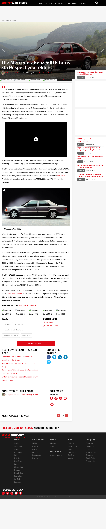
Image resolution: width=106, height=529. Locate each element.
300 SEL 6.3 (62, 175)
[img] (49, 357)
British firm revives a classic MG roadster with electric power (20, 378)
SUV (15, 455)
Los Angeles (36, 455)
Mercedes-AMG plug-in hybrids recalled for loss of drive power (90, 166)
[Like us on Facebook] (51, 398)
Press (88, 449)
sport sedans (26, 335)
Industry (80, 162)
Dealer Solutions (56, 455)
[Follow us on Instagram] (60, 398)
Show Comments (36, 343)
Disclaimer (89, 455)
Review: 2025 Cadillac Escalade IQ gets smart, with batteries (90, 73)
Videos (74, 3)
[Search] (100, 3)
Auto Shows (58, 3)
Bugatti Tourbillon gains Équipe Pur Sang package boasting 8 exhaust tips (90, 149)
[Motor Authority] (14, 3)
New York (35, 458)
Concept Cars (18, 452)
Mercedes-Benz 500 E (27, 305)
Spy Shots (82, 3)
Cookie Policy (90, 458)
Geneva (34, 452)
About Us (89, 443)
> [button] (66, 415)
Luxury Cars (14, 20)
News (40, 3)
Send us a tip (49, 322)
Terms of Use (91, 452)
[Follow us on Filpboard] (52, 404)
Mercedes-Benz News (11, 335)
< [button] (58, 415)
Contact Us (90, 446)
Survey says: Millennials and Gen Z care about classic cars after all (20, 371)
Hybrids (17, 458)
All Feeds (71, 443)
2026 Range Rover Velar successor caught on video (88, 140)
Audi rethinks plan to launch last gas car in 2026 (90, 158)
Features (17, 482)
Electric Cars (18, 473)
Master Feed (72, 446)
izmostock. (67, 497)
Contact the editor (51, 325)
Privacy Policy (91, 461)
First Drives (48, 3)
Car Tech (17, 479)
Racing (16, 464)
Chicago (35, 446)
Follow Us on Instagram (30, 427)
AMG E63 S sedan (15, 293)
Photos (67, 3)
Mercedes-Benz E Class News (13, 329)
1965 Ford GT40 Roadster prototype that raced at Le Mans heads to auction (90, 175)
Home (3, 20)
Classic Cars (7, 324)
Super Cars (18, 446)
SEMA (34, 443)
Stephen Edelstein (12, 72)
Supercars (81, 153)
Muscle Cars (18, 467)
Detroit (34, 449)
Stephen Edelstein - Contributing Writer (22, 394)
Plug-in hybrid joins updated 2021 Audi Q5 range (18, 365)
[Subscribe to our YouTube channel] (65, 398)
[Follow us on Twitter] (56, 398)
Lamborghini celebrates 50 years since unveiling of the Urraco (17, 358)
